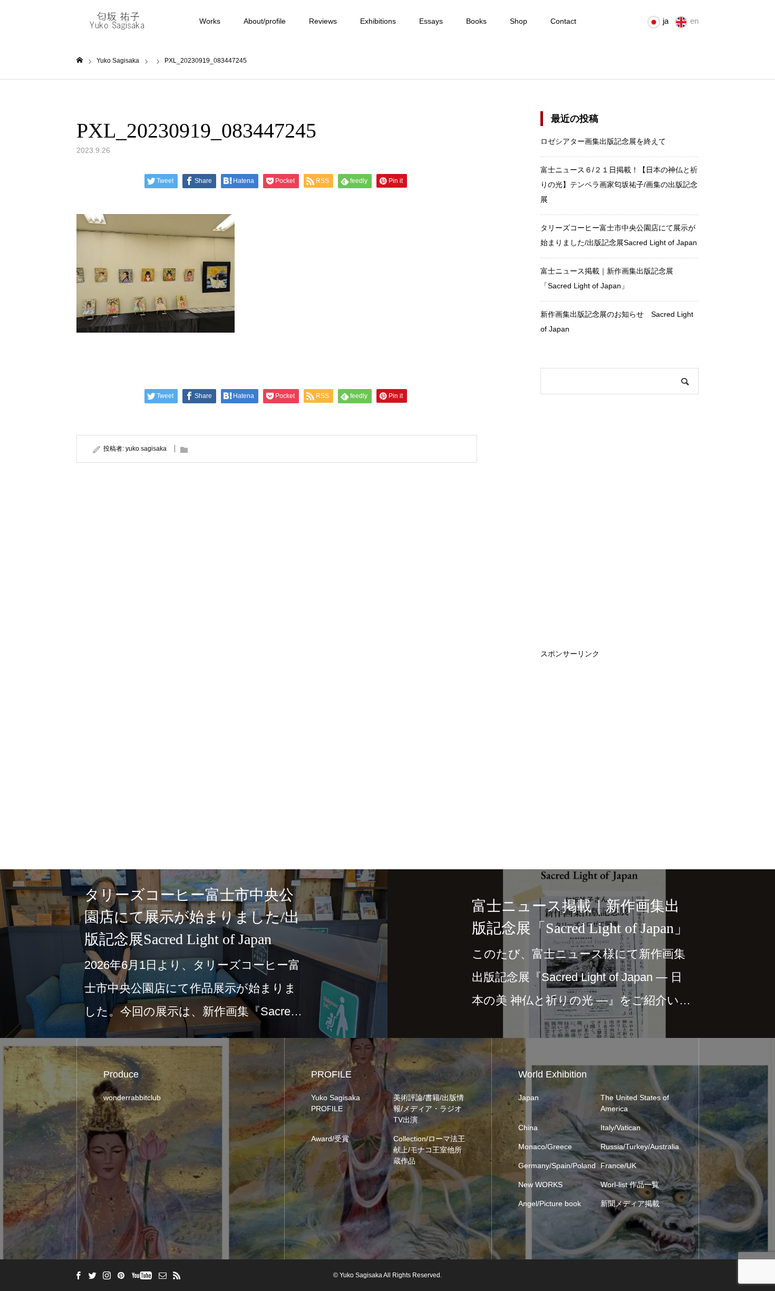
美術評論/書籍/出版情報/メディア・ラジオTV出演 (428, 1108)
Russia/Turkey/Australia (636, 1146)
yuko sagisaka (146, 448)
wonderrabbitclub (132, 1097)
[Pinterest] (120, 1275)
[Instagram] (106, 1275)
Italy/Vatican (620, 1127)
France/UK (618, 1165)
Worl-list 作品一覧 (629, 1184)
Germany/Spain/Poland (554, 1165)
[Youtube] (141, 1275)
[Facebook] (78, 1275)
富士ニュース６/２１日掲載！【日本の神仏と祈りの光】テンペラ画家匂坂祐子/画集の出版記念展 (619, 184)
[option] (194, 953)
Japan (528, 1097)
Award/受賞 (330, 1138)
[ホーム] (79, 60)
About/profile (265, 21)
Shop (518, 21)
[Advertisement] (619, 723)
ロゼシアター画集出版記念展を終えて (603, 141)
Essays (431, 21)
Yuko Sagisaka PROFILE (335, 1103)
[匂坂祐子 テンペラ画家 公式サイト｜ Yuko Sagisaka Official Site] (120, 21)
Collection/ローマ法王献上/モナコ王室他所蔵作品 (429, 1149)
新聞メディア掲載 (630, 1203)
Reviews (323, 21)
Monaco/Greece (545, 1146)
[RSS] (176, 1275)
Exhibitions (378, 21)
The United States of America (634, 1103)
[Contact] (162, 1275)
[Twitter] (92, 1275)
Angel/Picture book (549, 1203)
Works (209, 21)
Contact (563, 21)
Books (476, 21)
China (528, 1127)
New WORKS (540, 1184)
